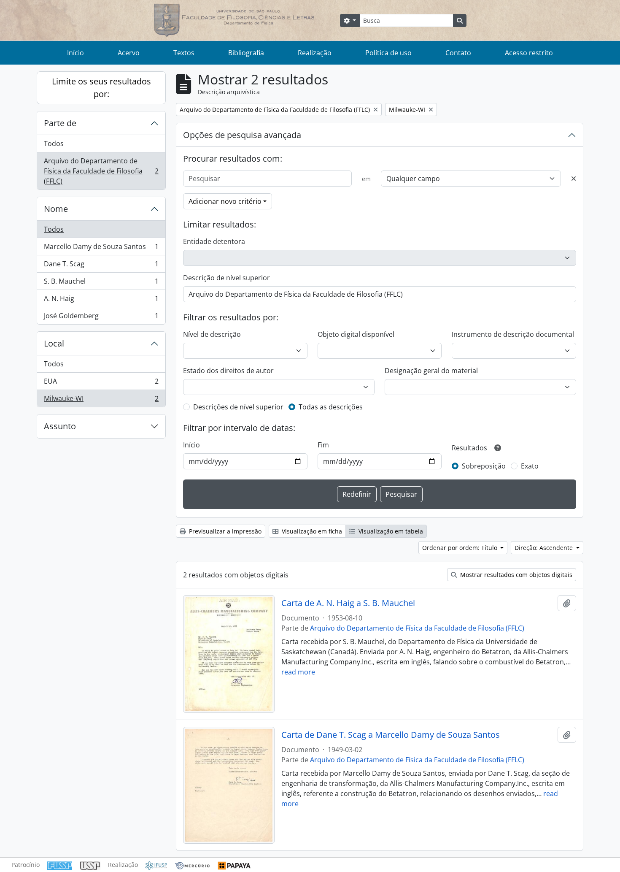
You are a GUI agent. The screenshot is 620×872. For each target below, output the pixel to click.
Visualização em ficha (311, 531)
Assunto (60, 426)
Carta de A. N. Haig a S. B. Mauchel (348, 603)
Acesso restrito (529, 52)
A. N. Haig (101, 300)
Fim (323, 445)
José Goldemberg (101, 317)
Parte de (60, 123)
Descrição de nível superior (226, 277)
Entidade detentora (214, 241)
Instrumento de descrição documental (513, 334)
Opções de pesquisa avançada (242, 135)
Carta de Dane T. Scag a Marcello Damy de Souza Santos (390, 735)
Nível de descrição (212, 334)
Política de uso (388, 52)
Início (75, 52)
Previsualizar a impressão (224, 531)
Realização (315, 52)
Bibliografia (246, 52)
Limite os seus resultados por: (101, 88)
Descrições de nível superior (238, 407)
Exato (530, 466)
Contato (458, 52)
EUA (101, 383)
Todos (54, 143)
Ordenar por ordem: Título (460, 548)
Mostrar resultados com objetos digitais (515, 575)
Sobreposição (484, 466)
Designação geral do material (431, 370)
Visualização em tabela (390, 531)
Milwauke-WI (101, 400)
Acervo (129, 52)
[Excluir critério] (573, 178)
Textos (183, 52)
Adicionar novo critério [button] (225, 201)
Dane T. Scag (101, 266)
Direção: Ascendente (544, 548)
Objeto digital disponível (356, 334)
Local (54, 343)
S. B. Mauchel (101, 283)
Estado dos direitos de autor (228, 370)
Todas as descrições (331, 407)
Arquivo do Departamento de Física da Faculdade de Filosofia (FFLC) (101, 171)
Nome (56, 208)
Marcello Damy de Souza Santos (101, 248)
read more (298, 672)
